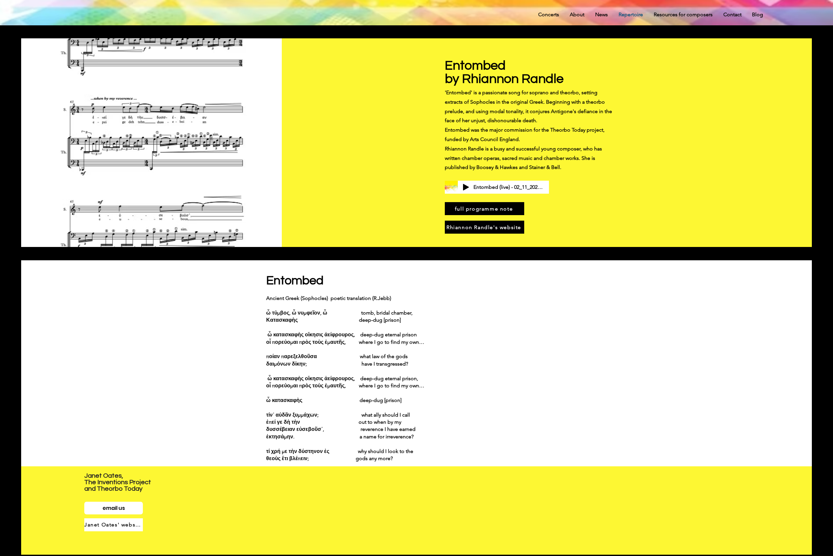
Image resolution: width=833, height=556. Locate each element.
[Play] (466, 187)
